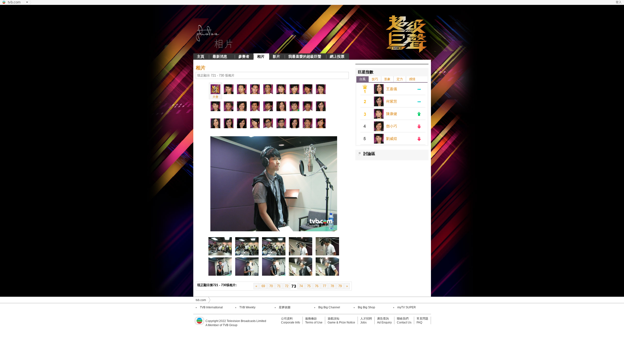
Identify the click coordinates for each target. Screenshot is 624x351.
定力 (400, 79)
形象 (387, 79)
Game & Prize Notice (341, 322)
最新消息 (220, 56)
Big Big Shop (366, 307)
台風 (362, 79)
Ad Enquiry (384, 322)
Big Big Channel (329, 307)
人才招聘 (366, 318)
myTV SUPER (406, 307)
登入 (619, 2)
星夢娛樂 (285, 307)
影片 (276, 56)
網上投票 (337, 56)
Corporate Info (290, 322)
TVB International (211, 307)
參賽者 (243, 56)
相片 (260, 56)
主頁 (200, 56)
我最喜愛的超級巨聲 (304, 56)
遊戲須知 (333, 318)
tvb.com (14, 2)
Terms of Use (313, 322)
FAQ (419, 322)
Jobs (363, 322)
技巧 (375, 79)
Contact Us (404, 322)
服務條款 (311, 318)
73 (293, 286)
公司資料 (287, 318)
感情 (412, 79)
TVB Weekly (247, 307)
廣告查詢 (383, 318)
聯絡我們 (403, 318)
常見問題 (422, 318)
